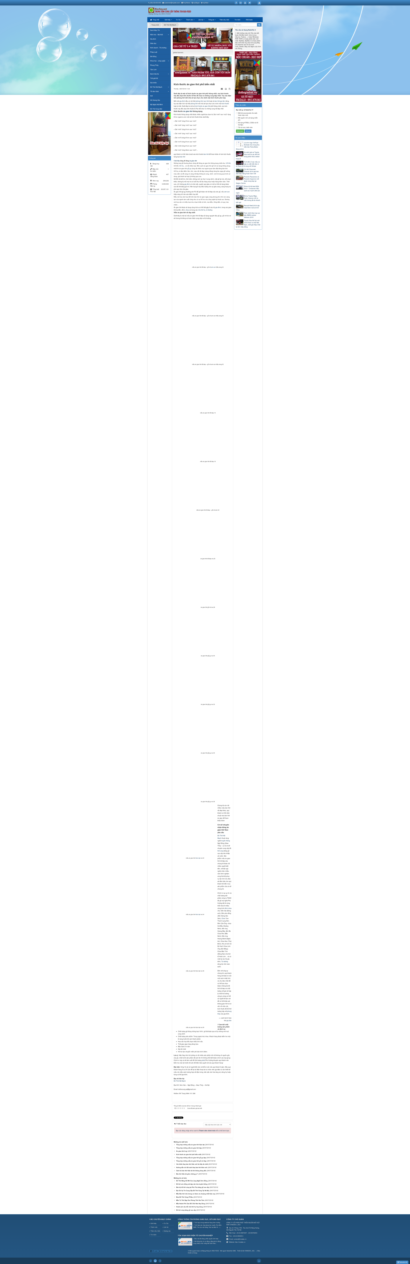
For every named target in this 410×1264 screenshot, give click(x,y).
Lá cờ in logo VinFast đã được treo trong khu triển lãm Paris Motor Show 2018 (247, 146)
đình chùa (228, 908)
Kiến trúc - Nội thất (156, 34)
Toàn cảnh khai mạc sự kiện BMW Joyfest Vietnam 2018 (252, 215)
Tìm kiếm (237, 20)
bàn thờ (217, 101)
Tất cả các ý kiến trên (245, 127)
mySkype (196, 3)
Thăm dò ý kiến (224, 20)
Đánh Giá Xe (154, 74)
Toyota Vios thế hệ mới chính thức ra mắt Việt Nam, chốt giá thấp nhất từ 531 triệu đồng (248, 223)
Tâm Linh (153, 69)
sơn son (227, 192)
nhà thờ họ (201, 210)
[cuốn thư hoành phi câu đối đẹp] (203, 66)
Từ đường (224, 961)
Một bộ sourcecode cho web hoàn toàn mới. (247, 114)
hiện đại (198, 858)
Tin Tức (178, 20)
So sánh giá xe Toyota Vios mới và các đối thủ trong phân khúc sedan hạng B (248, 155)
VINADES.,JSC (249, 1251)
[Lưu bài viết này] (230, 89)
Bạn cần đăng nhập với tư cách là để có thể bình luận (202, 1130)
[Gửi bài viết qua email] (222, 89)
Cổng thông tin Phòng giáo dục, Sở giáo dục (199, 1219)
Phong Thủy (154, 65)
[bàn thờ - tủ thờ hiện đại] (203, 38)
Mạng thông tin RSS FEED (210, 1251)
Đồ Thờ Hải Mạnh (180, 1081)
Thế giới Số (154, 78)
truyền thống (225, 841)
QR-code (154, 1251)
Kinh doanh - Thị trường (158, 48)
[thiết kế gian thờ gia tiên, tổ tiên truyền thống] (248, 76)
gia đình (182, 101)
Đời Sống (153, 56)
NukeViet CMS (231, 1251)
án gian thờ (206, 106)
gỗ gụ (189, 168)
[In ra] (226, 89)
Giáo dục (153, 43)
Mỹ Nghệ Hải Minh (156, 104)
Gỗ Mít (228, 163)
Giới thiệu (168, 20)
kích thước (225, 103)
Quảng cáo (167, 1231)
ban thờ (206, 101)
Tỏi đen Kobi (154, 91)
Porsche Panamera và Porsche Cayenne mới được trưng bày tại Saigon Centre (247, 180)
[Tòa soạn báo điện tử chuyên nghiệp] (185, 1242)
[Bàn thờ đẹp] (159, 133)
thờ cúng (220, 851)
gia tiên (222, 101)
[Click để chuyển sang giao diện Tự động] (150, 1260)
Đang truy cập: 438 (166, 1251)
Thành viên (189, 20)
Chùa (223, 918)
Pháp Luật (153, 52)
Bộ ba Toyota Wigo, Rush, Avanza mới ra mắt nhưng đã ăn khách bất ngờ (248, 199)
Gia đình (153, 39)
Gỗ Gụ (181, 166)
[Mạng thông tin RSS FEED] (169, 10)
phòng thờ (199, 101)
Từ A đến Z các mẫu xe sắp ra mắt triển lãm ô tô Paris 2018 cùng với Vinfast (248, 164)
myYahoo (187, 3)
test (151, 96)
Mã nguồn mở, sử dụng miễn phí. (248, 119)
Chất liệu (177, 161)
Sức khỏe (153, 83)
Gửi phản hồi (403, 1262)
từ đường (209, 210)
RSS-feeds (249, 20)
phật (203, 1060)
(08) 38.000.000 (155, 3)
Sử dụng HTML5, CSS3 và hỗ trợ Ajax (248, 124)
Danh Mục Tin (155, 30)
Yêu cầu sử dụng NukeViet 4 (245, 30)
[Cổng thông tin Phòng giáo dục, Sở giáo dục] (185, 1226)
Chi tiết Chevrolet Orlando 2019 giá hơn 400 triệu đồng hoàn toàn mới (247, 171)
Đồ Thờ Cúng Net (156, 109)
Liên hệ (200, 20)
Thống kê (211, 20)
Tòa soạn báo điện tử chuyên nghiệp (195, 1235)
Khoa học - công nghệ (157, 61)
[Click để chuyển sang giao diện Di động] (160, 1260)
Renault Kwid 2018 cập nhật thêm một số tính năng (248, 207)
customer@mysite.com (172, 3)
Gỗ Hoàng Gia (155, 100)
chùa (187, 210)
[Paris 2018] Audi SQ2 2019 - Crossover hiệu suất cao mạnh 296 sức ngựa (248, 189)
